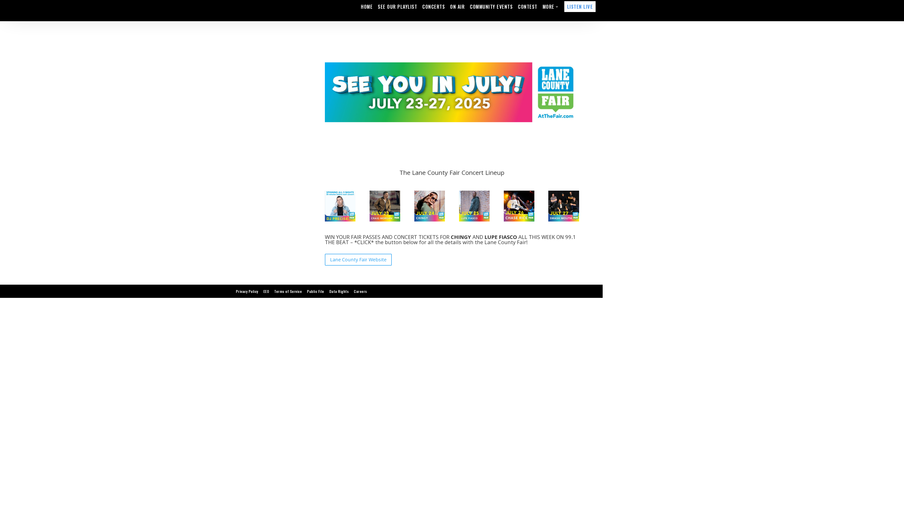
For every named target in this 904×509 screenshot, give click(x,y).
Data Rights (339, 291)
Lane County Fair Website (358, 259)
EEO (266, 291)
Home (367, 6)
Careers (360, 291)
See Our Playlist (397, 6)
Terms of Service (288, 291)
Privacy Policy (247, 291)
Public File (315, 291)
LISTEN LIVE (580, 6)
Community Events (491, 6)
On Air (457, 6)
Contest (527, 6)
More (548, 6)
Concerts (433, 6)
